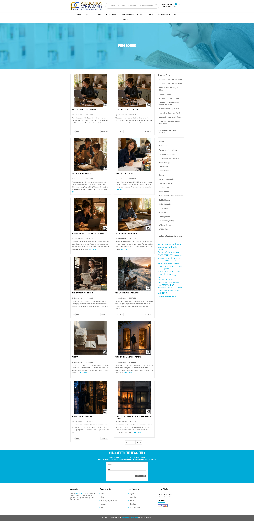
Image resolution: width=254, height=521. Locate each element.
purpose (161, 277)
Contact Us (127, 20)
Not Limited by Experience (169, 109)
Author (168, 244)
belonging (167, 247)
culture (177, 258)
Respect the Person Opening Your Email (169, 122)
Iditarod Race (164, 187)
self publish (176, 282)
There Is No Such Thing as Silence (168, 89)
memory (172, 266)
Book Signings (164, 162)
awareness (161, 247)
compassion (178, 255)
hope (165, 263)
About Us (89, 14)
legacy (160, 266)
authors (176, 244)
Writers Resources (171, 290)
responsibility (168, 282)
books (174, 247)
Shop (99, 14)
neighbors (179, 266)
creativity (169, 258)
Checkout (133, 504)
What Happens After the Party (170, 79)
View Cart (133, 497)
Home (79, 14)
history (160, 263)
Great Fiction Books (166, 179)
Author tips (163, 146)
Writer (160, 290)
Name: (110, 464)
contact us (78, 494)
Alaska (161, 142)
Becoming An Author (167, 154)
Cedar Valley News (168, 252)
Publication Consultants (169, 271)
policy (166, 269)
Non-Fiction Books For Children (171, 196)
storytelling (168, 285)
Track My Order (135, 507)
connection (161, 258)
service (159, 285)
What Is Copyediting (166, 221)
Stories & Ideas (111, 14)
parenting (160, 269)
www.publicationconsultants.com (167, 296)
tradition (175, 288)
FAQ (175, 14)
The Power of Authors (165, 288)
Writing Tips (163, 229)
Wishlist (132, 500)
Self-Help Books (165, 204)
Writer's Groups (165, 225)
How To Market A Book (167, 183)
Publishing (170, 274)
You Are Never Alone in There (170, 117)
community (165, 255)
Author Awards (164, 14)
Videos (103, 504)
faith (167, 260)
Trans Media (163, 212)
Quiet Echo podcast (167, 279)
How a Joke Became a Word (169, 113)
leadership (176, 263)
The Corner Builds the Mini (169, 98)
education (161, 261)
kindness (170, 263)
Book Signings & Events (109, 500)
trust (180, 288)
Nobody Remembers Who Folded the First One (169, 103)
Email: (110, 469)
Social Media (163, 208)
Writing (162, 293)
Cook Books (163, 167)
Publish (160, 274)
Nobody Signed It (165, 94)
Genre (161, 175)
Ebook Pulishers (165, 171)
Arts (163, 244)
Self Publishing (164, 200)
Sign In (132, 494)
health (177, 261)
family (172, 261)
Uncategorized (164, 217)
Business (161, 250)
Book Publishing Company (169, 158)
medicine (166, 266)
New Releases (164, 192)
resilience (161, 282)
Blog (102, 497)
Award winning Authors (168, 150)
